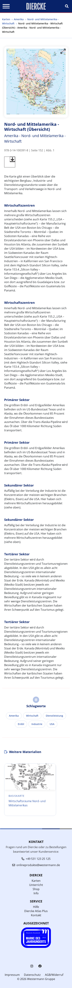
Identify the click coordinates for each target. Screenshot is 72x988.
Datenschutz (32, 975)
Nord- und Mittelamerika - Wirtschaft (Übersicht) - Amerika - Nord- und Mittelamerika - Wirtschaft (32, 27)
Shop (36, 889)
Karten (6, 19)
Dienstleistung (54, 715)
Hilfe (36, 907)
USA (52, 724)
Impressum (12, 975)
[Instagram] (31, 966)
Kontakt (36, 915)
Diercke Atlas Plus (36, 911)
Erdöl (21, 724)
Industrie (36, 724)
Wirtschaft (32, 715)
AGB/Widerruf (54, 975)
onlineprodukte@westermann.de (38, 865)
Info (36, 893)
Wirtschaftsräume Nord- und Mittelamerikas (27, 803)
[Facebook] (40, 966)
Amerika (19, 19)
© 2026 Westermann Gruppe (36, 979)
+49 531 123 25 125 (38, 859)
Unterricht (36, 885)
